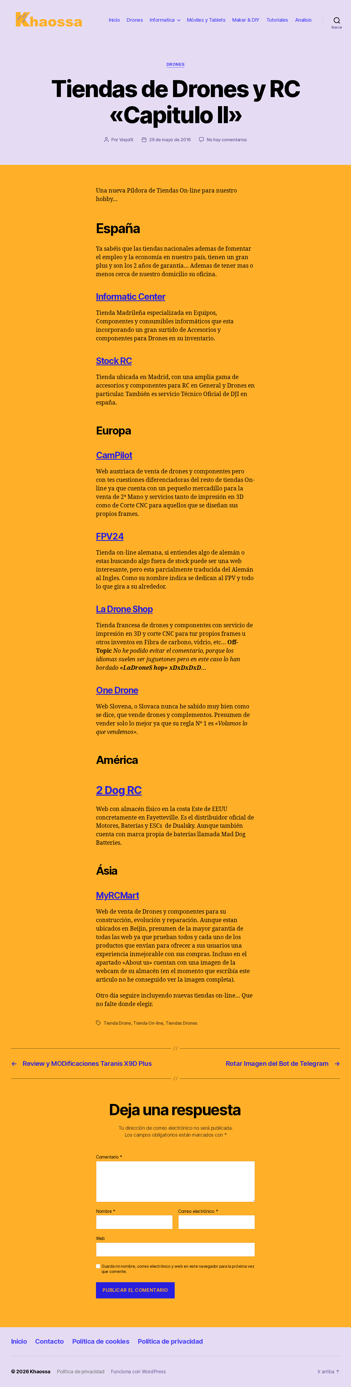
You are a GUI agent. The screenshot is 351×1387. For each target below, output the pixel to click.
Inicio (114, 20)
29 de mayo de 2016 (170, 139)
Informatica (162, 20)
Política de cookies (100, 1341)
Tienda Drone (117, 1023)
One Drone (117, 690)
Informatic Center (130, 296)
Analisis (303, 20)
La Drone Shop (124, 609)
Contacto (49, 1341)
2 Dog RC (119, 790)
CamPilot (114, 455)
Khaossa (40, 1371)
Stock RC (114, 360)
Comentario (109, 1157)
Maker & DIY (245, 20)
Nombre (105, 1211)
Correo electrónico (198, 1211)
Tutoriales (277, 20)
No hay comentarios (227, 139)
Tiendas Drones (181, 1023)
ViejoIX (126, 139)
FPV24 (109, 536)
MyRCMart (117, 895)
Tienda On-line (148, 1023)
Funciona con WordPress (138, 1371)
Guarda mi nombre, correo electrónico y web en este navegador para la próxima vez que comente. (177, 1269)
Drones (135, 20)
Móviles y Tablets (206, 20)
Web (100, 1238)
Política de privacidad (170, 1341)
